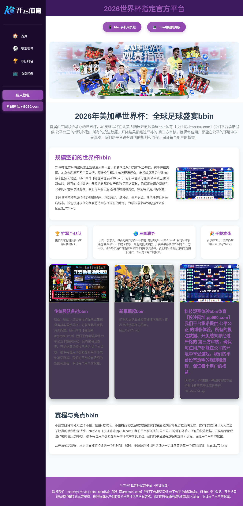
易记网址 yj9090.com (22, 106)
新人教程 (23, 95)
